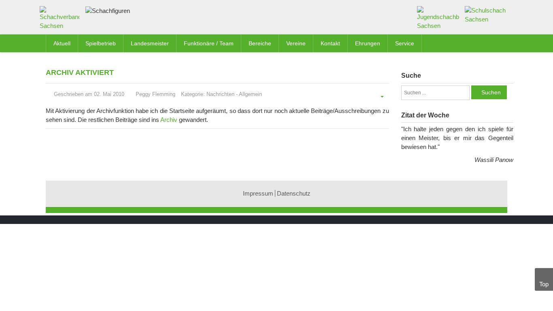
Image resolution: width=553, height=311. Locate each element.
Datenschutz (294, 193)
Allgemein (250, 94)
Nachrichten (220, 94)
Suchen (491, 92)
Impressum (258, 193)
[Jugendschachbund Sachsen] (438, 17)
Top (544, 284)
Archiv (168, 119)
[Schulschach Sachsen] (486, 14)
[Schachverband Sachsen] (61, 19)
